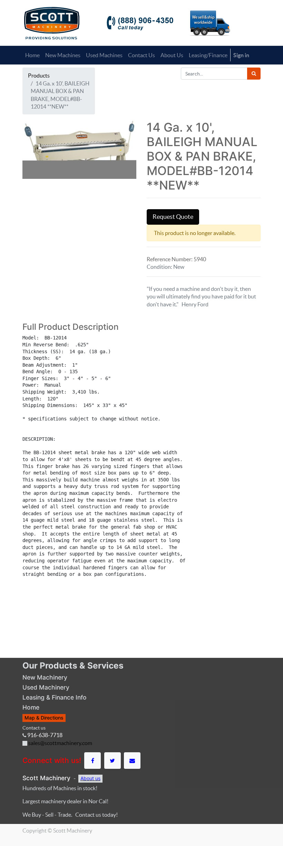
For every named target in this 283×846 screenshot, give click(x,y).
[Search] (254, 74)
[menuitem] (32, 55)
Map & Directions (44, 718)
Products (39, 75)
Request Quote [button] (173, 216)
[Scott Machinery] (51, 22)
